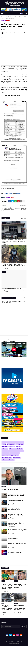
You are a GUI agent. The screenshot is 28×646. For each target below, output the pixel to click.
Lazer (21, 640)
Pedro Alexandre (20, 451)
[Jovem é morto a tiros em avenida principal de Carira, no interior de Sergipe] (4, 516)
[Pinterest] (18, 201)
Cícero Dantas (20, 444)
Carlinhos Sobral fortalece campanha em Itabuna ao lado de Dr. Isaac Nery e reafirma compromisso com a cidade (7, 586)
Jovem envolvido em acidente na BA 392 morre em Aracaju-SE (17, 537)
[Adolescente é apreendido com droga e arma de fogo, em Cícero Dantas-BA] (4, 495)
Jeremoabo (12, 446)
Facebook (18, 193)
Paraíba (4, 451)
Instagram (6, 193)
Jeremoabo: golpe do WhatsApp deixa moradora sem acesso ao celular (16, 551)
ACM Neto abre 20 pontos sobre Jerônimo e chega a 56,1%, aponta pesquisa (20, 585)
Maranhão (5, 448)
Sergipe (4, 459)
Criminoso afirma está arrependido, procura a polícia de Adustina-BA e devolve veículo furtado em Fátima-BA (13, 265)
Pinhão (17, 453)
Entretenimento (14, 640)
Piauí (12, 453)
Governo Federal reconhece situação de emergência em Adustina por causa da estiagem (13, 289)
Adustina (3, 20)
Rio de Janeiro (17, 457)
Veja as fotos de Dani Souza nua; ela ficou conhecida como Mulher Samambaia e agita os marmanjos (17, 531)
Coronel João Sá (11, 444)
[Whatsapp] (15, 201)
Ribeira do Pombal (14, 455)
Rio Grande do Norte (7, 457)
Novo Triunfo (19, 448)
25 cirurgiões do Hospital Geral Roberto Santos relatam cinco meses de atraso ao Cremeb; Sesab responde (7, 609)
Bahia (22, 442)
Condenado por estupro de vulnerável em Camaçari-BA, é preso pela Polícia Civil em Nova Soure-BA (20, 608)
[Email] (21, 201)
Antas (17, 442)
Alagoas (11, 442)
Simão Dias (11, 459)
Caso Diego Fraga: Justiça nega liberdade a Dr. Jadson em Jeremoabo (17, 508)
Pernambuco (5, 453)
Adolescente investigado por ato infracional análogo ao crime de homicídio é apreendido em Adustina (13, 241)
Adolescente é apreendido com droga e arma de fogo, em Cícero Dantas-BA (16, 494)
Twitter (10, 193)
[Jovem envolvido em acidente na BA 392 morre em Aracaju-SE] (4, 538)
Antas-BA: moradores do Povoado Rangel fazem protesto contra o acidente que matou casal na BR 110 (17, 545)
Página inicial (4, 16)
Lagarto (18, 446)
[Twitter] (12, 201)
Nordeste (12, 448)
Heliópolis (5, 446)
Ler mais (24, 567)
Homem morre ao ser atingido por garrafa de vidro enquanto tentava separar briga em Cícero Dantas (16, 502)
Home (7, 640)
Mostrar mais (23, 218)
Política (10, 16)
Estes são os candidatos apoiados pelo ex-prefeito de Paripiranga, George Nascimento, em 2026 (16, 523)
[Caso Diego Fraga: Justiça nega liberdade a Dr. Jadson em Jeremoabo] (4, 509)
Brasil (4, 444)
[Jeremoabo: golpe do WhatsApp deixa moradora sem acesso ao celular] (4, 552)
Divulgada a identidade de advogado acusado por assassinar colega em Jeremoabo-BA (13, 488)
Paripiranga (11, 451)
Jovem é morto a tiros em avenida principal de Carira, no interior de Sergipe (15, 516)
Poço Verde (5, 455)
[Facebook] (9, 201)
